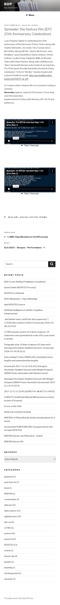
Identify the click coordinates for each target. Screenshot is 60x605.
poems (43, 217)
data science (10, 511)
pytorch (8, 539)
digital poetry (29, 217)
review (7, 550)
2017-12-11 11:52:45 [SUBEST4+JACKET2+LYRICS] (29, 391)
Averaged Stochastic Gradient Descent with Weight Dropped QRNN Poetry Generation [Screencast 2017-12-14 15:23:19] (30, 382)
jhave (34, 25)
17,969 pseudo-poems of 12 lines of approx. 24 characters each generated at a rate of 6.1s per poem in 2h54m (29, 335)
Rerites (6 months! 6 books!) (17, 412)
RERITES (8, 545)
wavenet (8, 579)
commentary (10, 499)
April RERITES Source (14, 304)
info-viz (7, 522)
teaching (8, 567)
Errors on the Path (12, 406)
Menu (31, 15)
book (6, 488)
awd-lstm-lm (10, 482)
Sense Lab (9, 556)
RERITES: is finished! (14, 293)
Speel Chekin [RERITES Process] (20, 287)
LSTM (7, 528)
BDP (8, 4)
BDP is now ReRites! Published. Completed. (25, 282)
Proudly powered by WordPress (18, 598)
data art (13, 217)
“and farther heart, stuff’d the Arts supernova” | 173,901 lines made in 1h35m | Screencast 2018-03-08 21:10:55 (29, 323)
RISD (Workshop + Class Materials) (20, 299)
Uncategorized (11, 573)
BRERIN (8, 493)
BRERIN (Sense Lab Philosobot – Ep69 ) (23, 436)
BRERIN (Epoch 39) (13, 441)
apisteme (8, 476)
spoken (7, 562)
